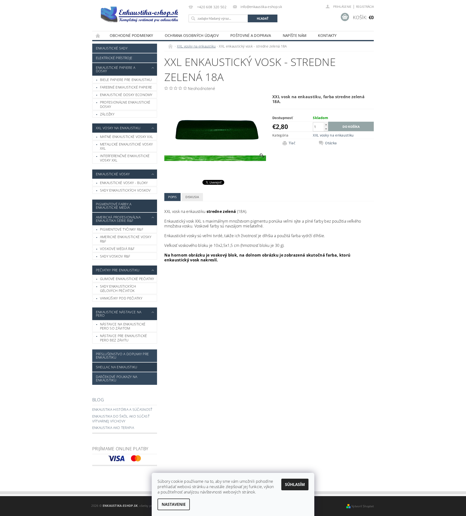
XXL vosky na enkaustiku (118, 128)
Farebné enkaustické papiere (126, 87)
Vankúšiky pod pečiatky (121, 298)
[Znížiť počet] (326, 129)
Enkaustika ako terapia (113, 427)
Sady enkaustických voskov (125, 190)
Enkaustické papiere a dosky (115, 69)
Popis (172, 197)
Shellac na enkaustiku (116, 367)
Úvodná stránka (98, 35)
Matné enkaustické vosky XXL (126, 136)
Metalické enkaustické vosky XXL (126, 146)
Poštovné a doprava (250, 35)
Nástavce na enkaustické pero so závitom (122, 326)
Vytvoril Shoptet (362, 506)
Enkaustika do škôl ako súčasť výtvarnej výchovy (121, 418)
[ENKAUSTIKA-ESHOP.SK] (139, 14)
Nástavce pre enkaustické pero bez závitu (123, 337)
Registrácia (365, 7)
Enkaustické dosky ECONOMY (126, 94)
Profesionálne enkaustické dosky (125, 104)
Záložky (107, 114)
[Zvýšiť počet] (326, 124)
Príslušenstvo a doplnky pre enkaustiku (122, 356)
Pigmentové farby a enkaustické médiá (114, 206)
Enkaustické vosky (113, 174)
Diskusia (192, 197)
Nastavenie (174, 504)
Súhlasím (295, 484)
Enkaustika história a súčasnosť (122, 409)
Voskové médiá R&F (117, 248)
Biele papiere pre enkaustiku (126, 79)
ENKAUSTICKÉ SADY (111, 48)
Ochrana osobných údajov (192, 35)
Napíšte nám (295, 35)
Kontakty (327, 35)
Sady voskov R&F (115, 256)
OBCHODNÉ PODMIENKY (131, 35)
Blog (98, 400)
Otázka (331, 143)
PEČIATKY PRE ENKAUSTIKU (117, 270)
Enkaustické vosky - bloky (124, 182)
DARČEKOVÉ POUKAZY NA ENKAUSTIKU (116, 378)
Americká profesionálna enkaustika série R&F (118, 219)
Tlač (292, 143)
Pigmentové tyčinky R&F (121, 229)
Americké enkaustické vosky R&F (125, 238)
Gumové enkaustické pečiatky (127, 278)
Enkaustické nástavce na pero (118, 314)
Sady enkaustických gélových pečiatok (118, 288)
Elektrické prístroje (114, 58)
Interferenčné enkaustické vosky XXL (125, 157)
